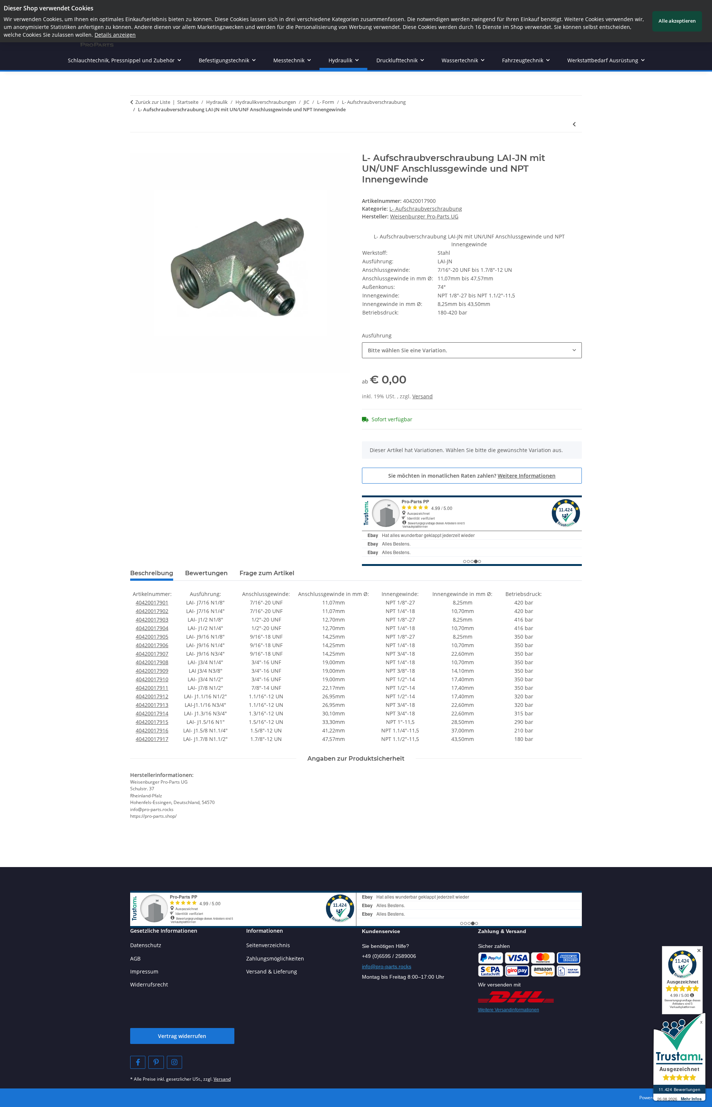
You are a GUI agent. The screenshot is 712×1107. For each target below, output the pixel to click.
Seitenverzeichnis (268, 945)
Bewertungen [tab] (206, 573)
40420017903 (152, 619)
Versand (422, 396)
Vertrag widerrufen (182, 1036)
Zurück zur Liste (152, 102)
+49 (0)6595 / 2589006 (389, 956)
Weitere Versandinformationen (508, 1009)
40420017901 (152, 602)
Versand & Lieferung (271, 971)
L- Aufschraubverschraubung (425, 208)
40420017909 (152, 670)
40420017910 (152, 679)
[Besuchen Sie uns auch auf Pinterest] (156, 1062)
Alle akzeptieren (677, 20)
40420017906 (152, 645)
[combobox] (472, 350)
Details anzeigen (115, 34)
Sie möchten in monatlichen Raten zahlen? (472, 475)
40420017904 (152, 628)
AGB (135, 958)
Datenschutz (145, 945)
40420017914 (152, 713)
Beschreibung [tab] (151, 573)
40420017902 (152, 611)
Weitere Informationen (527, 475)
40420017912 (152, 696)
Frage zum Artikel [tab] (267, 573)
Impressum (144, 971)
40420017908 (152, 662)
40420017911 (152, 687)
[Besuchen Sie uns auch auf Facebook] (137, 1062)
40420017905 (152, 636)
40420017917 (152, 738)
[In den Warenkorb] (136, 149)
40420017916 (152, 730)
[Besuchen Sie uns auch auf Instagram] (174, 1062)
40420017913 (152, 704)
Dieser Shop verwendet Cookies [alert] (48, 8)
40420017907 (152, 653)
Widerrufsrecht (149, 984)
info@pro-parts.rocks (386, 966)
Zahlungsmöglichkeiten (275, 958)
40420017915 (152, 721)
